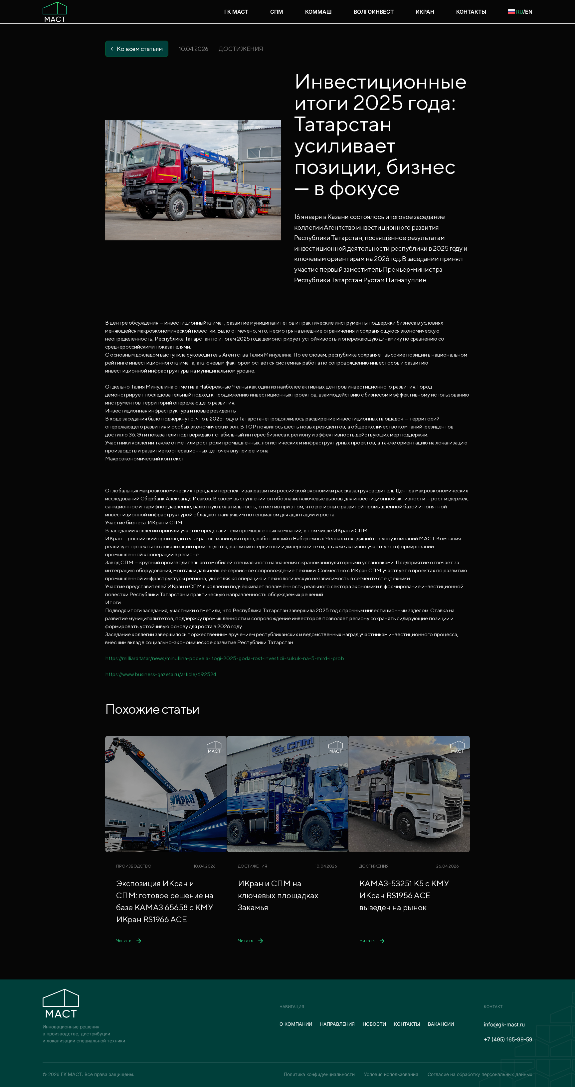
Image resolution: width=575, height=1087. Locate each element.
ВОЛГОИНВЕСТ (374, 11)
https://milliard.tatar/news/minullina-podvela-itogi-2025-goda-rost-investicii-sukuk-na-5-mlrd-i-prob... (226, 658)
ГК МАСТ (236, 11)
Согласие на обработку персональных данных (480, 1074)
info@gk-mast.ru (504, 1024)
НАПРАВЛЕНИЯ (337, 1024)
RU (519, 11)
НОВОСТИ (374, 1024)
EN (528, 11)
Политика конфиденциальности (319, 1074)
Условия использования (391, 1074)
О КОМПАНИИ (296, 1024)
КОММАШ (318, 11)
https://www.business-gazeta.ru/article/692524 (160, 674)
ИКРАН (425, 11)
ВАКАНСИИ (441, 1024)
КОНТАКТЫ (471, 11)
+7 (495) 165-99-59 (508, 1039)
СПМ (276, 11)
